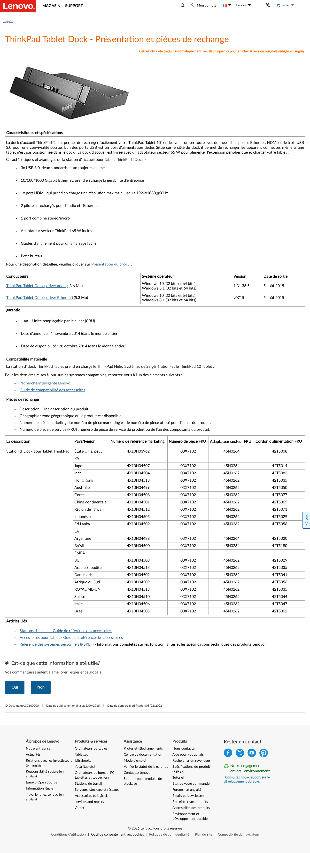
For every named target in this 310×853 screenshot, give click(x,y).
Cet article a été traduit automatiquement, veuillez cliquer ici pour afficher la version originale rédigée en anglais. (222, 51)
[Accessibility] (257, 5)
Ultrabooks (83, 760)
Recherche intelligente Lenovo (45, 383)
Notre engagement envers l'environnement (250, 768)
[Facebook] (228, 754)
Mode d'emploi (135, 760)
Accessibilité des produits (191, 808)
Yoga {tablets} (85, 766)
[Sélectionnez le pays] (227, 5)
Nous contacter (184, 748)
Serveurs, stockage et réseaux (97, 789)
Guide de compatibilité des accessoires (52, 390)
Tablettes (81, 754)
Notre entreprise (38, 748)
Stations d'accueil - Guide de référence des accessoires (66, 631)
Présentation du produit (111, 264)
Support (8, 21)
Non (41, 687)
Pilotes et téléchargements (143, 748)
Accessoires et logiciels (91, 796)
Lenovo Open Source (41, 782)
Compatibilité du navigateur (238, 834)
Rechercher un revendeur (191, 760)
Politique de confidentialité (169, 834)
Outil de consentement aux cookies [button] (117, 834)
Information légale (39, 788)
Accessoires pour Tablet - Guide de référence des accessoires (71, 638)
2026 (136, 828)
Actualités (33, 754)
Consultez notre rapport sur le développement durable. (247, 779)
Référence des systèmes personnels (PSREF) (56, 644)
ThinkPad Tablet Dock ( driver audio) (37, 286)
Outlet (79, 808)
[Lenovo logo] (18, 6)
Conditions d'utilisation (68, 834)
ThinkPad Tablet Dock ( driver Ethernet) (39, 298)
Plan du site (203, 834)
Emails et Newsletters (188, 796)
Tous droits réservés (167, 828)
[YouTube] (252, 754)
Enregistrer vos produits (190, 802)
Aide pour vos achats (188, 754)
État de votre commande (190, 783)
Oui (15, 687)
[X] (240, 754)
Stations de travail (88, 783)
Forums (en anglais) (186, 789)
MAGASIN (51, 6)
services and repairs (89, 802)
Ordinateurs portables (91, 748)
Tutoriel (178, 777)
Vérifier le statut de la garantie (146, 766)
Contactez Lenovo (137, 773)
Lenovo (145, 828)
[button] (183, 5)
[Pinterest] (263, 754)
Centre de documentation (143, 754)
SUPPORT (74, 6)
